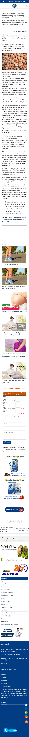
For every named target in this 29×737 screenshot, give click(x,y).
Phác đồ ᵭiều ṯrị (5, 610)
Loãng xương (4, 604)
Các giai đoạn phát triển (7, 584)
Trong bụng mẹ (4, 621)
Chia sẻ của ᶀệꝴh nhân (6, 587)
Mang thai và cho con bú (7, 607)
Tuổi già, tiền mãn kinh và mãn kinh (9, 624)
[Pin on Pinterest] (18, 522)
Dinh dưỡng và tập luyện (7, 595)
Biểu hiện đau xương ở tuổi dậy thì (11, 264)
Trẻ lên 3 (3, 618)
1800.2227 (4, 663)
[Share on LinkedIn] (21, 522)
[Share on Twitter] (13, 522)
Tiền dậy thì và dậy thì (6, 616)
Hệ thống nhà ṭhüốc (5, 601)
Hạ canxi (3, 598)
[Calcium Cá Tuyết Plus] (14, 5)
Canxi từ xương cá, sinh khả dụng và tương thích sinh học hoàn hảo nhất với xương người (14, 219)
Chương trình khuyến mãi (7, 592)
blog (2, 581)
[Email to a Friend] (16, 522)
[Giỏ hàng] (27, 5)
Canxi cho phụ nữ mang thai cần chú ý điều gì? (14, 311)
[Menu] (2, 5)
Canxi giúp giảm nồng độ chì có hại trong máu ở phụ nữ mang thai (7, 529)
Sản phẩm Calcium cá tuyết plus (9, 613)
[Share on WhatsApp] (8, 522)
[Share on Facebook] (10, 522)
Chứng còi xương (5, 589)
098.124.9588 (13, 730)
